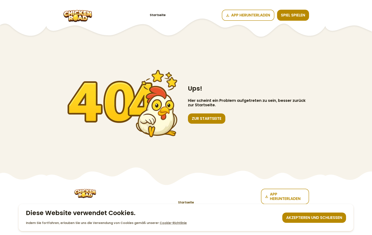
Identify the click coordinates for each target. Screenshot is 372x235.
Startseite (158, 15)
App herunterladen (250, 15)
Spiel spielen (293, 15)
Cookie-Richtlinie (173, 223)
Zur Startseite (206, 118)
